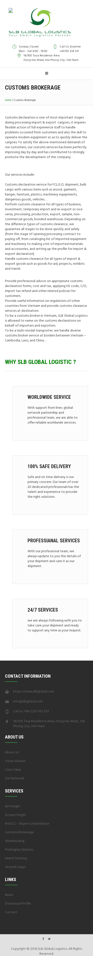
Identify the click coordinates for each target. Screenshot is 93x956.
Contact (11, 912)
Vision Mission (15, 761)
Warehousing (14, 841)
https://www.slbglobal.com (33, 691)
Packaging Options (19, 850)
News (9, 895)
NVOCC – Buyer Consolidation (27, 824)
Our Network (14, 778)
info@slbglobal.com (28, 701)
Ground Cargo (15, 867)
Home (8, 100)
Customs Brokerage (19, 832)
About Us (12, 752)
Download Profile (18, 904)
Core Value (13, 770)
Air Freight (12, 806)
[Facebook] (43, 939)
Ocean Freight (15, 815)
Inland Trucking (16, 858)
